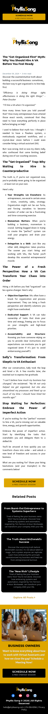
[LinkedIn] (35, 695)
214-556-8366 (31, 707)
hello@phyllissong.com (13, 707)
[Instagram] (27, 695)
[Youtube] (20, 695)
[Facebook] (13, 695)
